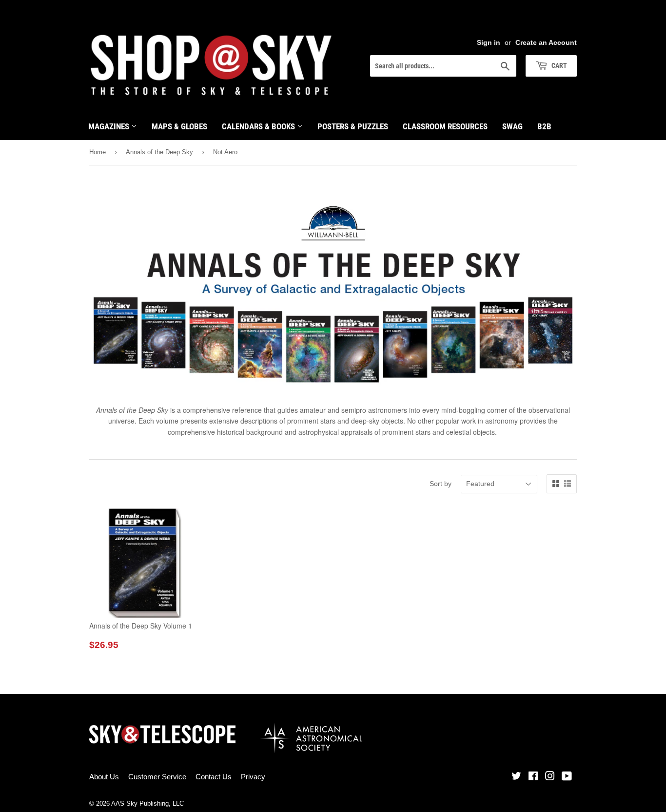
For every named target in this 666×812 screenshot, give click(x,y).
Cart (558, 65)
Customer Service (157, 776)
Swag (512, 126)
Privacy (253, 776)
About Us (104, 776)
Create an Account (546, 42)
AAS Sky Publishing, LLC (147, 803)
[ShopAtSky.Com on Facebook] (533, 777)
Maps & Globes (179, 126)
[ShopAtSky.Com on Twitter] (516, 777)
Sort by (440, 483)
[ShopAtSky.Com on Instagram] (550, 777)
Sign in (488, 42)
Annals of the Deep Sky (159, 152)
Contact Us (214, 776)
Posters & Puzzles (352, 126)
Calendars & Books (259, 126)
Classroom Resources (445, 126)
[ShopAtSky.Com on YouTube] (567, 777)
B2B (544, 126)
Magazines (109, 126)
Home (97, 152)
